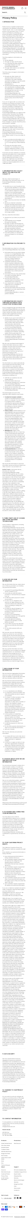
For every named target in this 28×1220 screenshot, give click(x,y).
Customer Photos (5, 1174)
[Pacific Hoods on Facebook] (17, 1198)
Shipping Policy (18, 1176)
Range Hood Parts (5, 1153)
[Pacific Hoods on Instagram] (15, 1198)
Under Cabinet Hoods (6, 1143)
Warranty (16, 1178)
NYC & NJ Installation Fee (20, 1170)
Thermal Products (5, 1165)
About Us (3, 1170)
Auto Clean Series (5, 1145)
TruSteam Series (5, 1149)
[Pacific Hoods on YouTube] (20, 1198)
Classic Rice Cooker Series (6, 1158)
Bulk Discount (17, 1143)
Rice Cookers (4, 1155)
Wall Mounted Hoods (6, 1151)
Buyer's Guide (17, 1174)
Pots (2, 1163)
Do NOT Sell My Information (5, 1178)
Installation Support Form (20, 1172)
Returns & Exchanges (19, 1180)
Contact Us (16, 1190)
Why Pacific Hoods (5, 1172)
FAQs (15, 1186)
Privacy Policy (4, 1176)
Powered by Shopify (19, 1216)
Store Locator (17, 1188)
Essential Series (5, 1147)
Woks (2, 1161)
